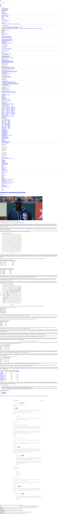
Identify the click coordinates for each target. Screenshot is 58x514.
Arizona (4, 84)
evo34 (20, 417)
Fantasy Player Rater (4, 13)
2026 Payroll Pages (4, 131)
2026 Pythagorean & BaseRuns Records (7, 61)
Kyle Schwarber (2, 377)
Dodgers (12, 112)
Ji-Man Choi (1, 373)
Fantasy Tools (3, 175)
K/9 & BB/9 (8, 180)
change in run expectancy (43, 342)
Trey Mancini (2, 380)
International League (6, 81)
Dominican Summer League (6, 85)
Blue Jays (3, 120)
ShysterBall (16, 27)
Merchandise (3, 170)
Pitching (5, 79)
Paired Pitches (3, 162)
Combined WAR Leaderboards (6, 94)
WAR (2, 183)
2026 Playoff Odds (4, 60)
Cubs (7, 113)
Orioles (3, 107)
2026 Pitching (7, 87)
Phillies (3, 114)
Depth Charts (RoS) (4, 41)
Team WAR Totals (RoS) (5, 105)
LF (9, 116)
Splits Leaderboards (4, 72)
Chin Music (13, 28)
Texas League (14, 82)
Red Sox (3, 109)
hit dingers (22, 222)
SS (7, 116)
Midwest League (5, 83)
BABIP (5, 180)
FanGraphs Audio (9, 28)
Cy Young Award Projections (6, 49)
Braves (3, 111)
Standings (3, 173)
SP (4, 117)
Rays (2, 108)
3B (8, 116)
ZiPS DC (4, 30)
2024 (4, 57)
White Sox (6, 123)
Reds (7, 114)
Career (13, 67)
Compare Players (10, 71)
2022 (7, 57)
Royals (7, 107)
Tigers (7, 108)
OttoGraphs (40, 28)
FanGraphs (3, 19)
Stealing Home (30, 28)
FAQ (4, 16)
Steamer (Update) (8, 40)
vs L (4, 100)
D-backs (12, 111)
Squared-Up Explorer (4, 164)
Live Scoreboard (4, 53)
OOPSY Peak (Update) (9, 37)
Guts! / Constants (4, 167)
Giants (12, 113)
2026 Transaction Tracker (5, 132)
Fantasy (13, 27)
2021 (9, 57)
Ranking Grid (6, 71)
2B (6, 116)
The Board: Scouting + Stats (5, 141)
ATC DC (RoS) (4, 42)
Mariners (12, 109)
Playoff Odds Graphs (10, 60)
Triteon (20, 472)
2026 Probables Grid (4, 133)
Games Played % (9, 48)
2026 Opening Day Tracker (5, 138)
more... (11, 180)
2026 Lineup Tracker (4, 134)
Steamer (3, 31)
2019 (12, 57)
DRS (6, 182)
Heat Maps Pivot (4, 160)
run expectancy (8, 335)
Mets (2, 113)
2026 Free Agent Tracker (5, 136)
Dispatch (10, 27)
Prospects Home (4, 139)
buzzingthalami (21, 494)
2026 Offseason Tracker (5, 137)
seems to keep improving (6, 229)
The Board (3, 140)
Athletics (12, 108)
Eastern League (5, 82)
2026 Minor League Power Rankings (7, 135)
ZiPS (2, 30)
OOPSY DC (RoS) (4, 43)
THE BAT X (6, 33)
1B (5, 116)
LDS (10, 91)
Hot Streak (3, 161)
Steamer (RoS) (4, 40)
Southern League (10, 82)
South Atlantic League (11, 83)
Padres (9, 127)
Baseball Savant (4, 392)
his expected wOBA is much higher (21, 368)
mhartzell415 (21, 456)
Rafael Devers (2, 379)
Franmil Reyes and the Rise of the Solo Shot (13, 192)
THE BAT (3, 33)
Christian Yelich (50, 228)
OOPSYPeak (3, 37)
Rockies (12, 114)
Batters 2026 (3, 98)
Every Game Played (4, 48)
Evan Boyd (2, 194)
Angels (9, 120)
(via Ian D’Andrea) (17, 221)
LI (9, 183)
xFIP (3, 180)
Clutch (11, 183)
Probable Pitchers (8, 53)
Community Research (5, 25)
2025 (2, 57)
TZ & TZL (10, 182)
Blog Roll (3, 17)
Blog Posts (7, 16)
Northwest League (16, 83)
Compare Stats (15, 71)
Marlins (3, 112)
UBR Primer (5, 183)
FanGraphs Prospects (4, 21)
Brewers (7, 111)
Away (10, 100)
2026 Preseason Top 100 (5, 157)
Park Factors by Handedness (5, 186)
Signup (3, 16)
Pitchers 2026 (7, 98)
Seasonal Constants (4, 185)
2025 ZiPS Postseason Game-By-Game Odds (8, 62)
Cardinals (7, 112)
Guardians (6, 120)
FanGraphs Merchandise (5, 9)
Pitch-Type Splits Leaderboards (6, 73)
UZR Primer (3, 182)
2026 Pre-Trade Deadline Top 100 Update (7, 158)
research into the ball (28, 255)
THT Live (7, 27)
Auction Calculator (4, 51)
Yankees (3, 123)
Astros (12, 107)
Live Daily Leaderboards (5, 54)
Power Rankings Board (5, 163)
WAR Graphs (3, 95)
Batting (3, 79)
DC (5, 107)
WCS (12, 91)
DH (13, 116)
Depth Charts (3, 32)
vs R (6, 100)
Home (8, 100)
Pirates (5, 127)
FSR (7, 182)
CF (10, 116)
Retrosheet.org (2, 512)
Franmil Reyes (2, 221)
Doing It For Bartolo (35, 28)
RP (5, 117)
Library (3, 177)
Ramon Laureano (2, 378)
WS (6, 91)
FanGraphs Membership (5, 8)
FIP (2, 180)
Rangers (9, 123)
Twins (7, 109)
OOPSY (3, 34)
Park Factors (3, 168)
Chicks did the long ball (5, 383)
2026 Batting (3, 87)
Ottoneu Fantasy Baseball (5, 15)
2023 (5, 57)
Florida (7, 84)
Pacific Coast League (12, 81)
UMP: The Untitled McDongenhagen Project (22, 28)
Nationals (3, 127)
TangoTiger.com (2, 511)
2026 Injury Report (4, 130)
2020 (11, 57)
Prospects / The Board (5, 172)
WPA (8, 183)
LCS (8, 91)
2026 (4, 67)
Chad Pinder (1, 372)
